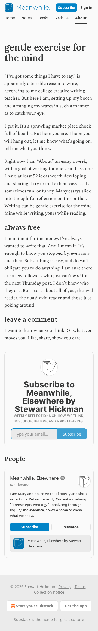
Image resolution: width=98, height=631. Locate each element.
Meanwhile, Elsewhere (34, 478)
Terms (80, 586)
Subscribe (66, 7)
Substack (22, 619)
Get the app (76, 605)
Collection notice (49, 592)
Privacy (65, 586)
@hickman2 (19, 484)
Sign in (87, 7)
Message (71, 527)
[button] (9, 18)
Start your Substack (34, 605)
